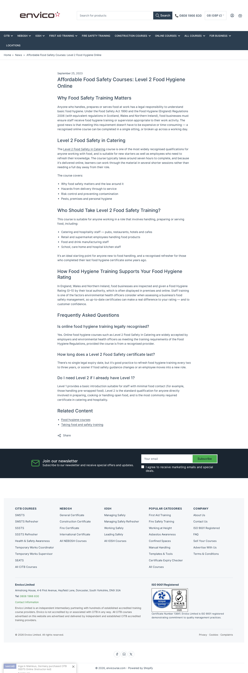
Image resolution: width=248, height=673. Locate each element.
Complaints (226, 634)
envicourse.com (115, 668)
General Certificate (72, 515)
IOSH (38, 35)
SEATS (19, 560)
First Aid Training (61, 35)
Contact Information (27, 602)
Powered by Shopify (140, 668)
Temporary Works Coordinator (34, 547)
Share (67, 435)
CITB (7, 35)
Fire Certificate (69, 528)
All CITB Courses (26, 567)
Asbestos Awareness (162, 534)
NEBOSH (22, 35)
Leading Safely (113, 534)
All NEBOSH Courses (73, 541)
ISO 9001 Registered (206, 528)
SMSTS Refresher (26, 521)
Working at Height (160, 528)
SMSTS (20, 515)
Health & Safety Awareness (32, 541)
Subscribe (205, 459)
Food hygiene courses (75, 419)
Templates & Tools (161, 554)
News (18, 54)
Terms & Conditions (206, 554)
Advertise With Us (205, 547)
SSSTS (19, 528)
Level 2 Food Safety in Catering (84, 149)
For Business (218, 35)
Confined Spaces (160, 541)
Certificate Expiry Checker (166, 560)
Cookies (213, 634)
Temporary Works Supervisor (34, 554)
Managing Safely (114, 515)
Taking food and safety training (82, 424)
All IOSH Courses (115, 541)
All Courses (193, 35)
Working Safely (113, 528)
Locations (13, 45)
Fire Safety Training (96, 35)
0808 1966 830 (29, 596)
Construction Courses (131, 35)
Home (7, 54)
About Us (199, 515)
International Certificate (75, 534)
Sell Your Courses (205, 541)
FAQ (195, 534)
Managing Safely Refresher (121, 521)
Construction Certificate (75, 521)
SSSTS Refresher (26, 534)
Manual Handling (159, 547)
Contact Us (200, 521)
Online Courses (166, 35)
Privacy (203, 634)
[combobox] (125, 15)
